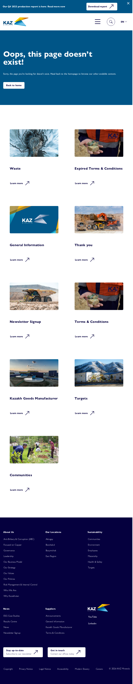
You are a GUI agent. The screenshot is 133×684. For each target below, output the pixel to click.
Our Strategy (9, 567)
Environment (94, 544)
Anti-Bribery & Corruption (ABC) (19, 539)
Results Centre (10, 621)
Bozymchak (51, 550)
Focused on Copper (13, 544)
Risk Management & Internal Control (20, 584)
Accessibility (62, 668)
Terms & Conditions (55, 632)
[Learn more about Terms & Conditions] (99, 312)
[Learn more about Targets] (99, 389)
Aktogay (49, 539)
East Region (51, 556)
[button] (124, 22)
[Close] (128, 3)
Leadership (9, 556)
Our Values (9, 573)
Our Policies (9, 578)
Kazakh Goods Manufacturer (59, 627)
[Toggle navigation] (98, 22)
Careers (99, 668)
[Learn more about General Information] (34, 236)
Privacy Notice (26, 668)
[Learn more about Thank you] (99, 236)
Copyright (8, 668)
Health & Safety (95, 561)
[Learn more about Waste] (34, 159)
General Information (55, 621)
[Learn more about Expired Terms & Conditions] (99, 159)
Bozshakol (50, 544)
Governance (9, 550)
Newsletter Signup (12, 632)
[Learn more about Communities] (34, 466)
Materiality (93, 556)
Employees (93, 550)
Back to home (14, 85)
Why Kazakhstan (11, 595)
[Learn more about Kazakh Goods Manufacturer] (34, 389)
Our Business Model (13, 561)
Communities (94, 539)
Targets (91, 567)
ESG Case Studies (12, 615)
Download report (97, 6)
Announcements (53, 615)
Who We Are (10, 590)
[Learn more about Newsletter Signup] (34, 312)
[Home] (16, 21)
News (6, 627)
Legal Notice (45, 668)
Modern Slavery (82, 668)
